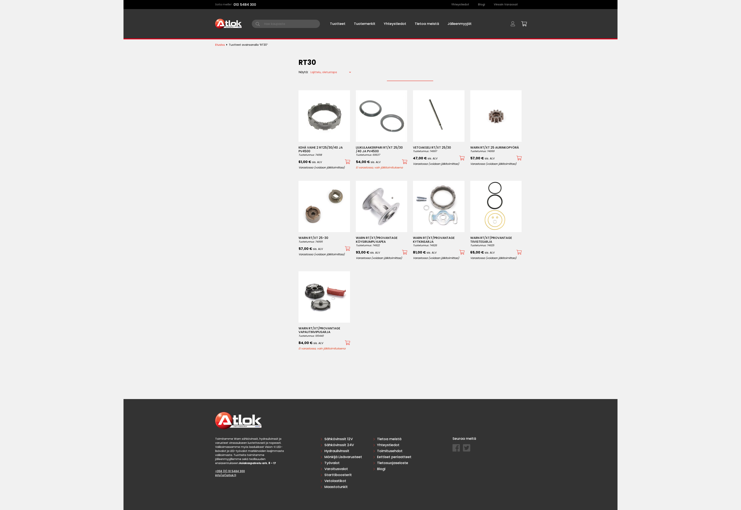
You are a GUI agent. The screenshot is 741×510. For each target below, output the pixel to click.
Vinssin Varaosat (506, 4)
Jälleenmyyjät (459, 23)
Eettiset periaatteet (394, 456)
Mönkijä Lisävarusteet (343, 456)
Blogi (481, 4)
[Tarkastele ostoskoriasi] (523, 23)
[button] (347, 161)
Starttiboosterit (338, 474)
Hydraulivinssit (336, 450)
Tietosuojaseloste (392, 462)
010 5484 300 (244, 4)
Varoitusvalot (336, 468)
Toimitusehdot (390, 450)
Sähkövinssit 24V (339, 444)
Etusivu (220, 45)
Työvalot (332, 462)
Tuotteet (337, 23)
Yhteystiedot (460, 4)
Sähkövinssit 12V (338, 438)
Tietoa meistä (427, 23)
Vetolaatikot (335, 480)
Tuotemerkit (364, 23)
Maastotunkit (336, 486)
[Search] (258, 24)
